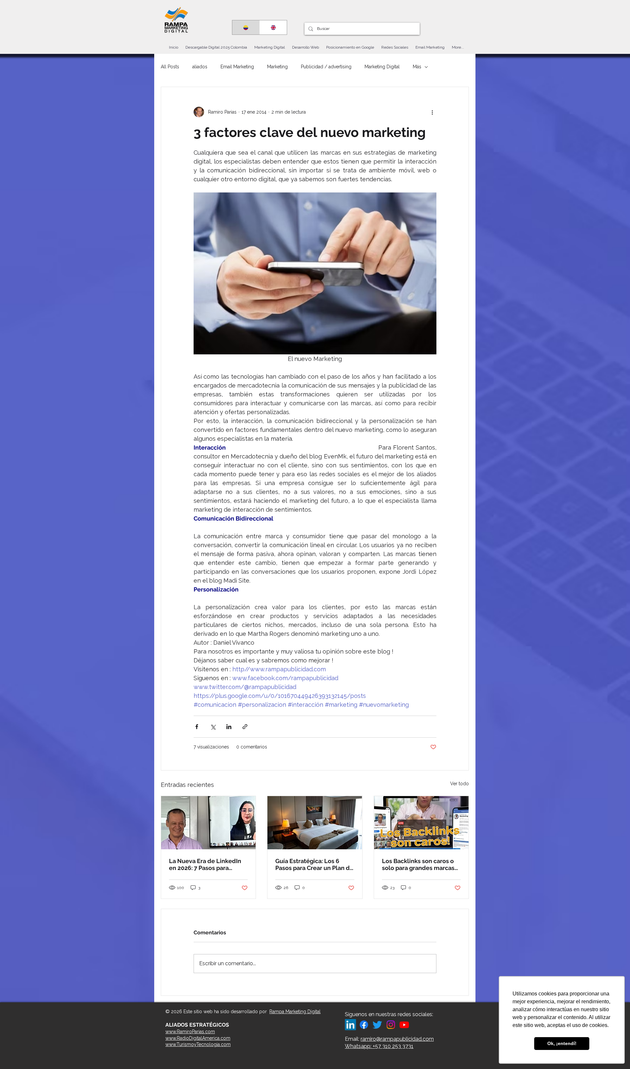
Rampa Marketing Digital (295, 1011)
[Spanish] (246, 27)
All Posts (170, 66)
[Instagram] (390, 1024)
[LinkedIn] (350, 1024)
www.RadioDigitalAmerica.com (197, 1038)
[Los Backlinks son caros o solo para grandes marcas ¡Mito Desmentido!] (421, 822)
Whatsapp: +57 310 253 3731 (379, 1046)
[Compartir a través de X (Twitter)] (213, 727)
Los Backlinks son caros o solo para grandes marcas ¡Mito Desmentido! (418, 864)
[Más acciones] (432, 112)
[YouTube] (404, 1024)
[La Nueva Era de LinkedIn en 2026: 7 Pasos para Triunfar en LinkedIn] (208, 822)
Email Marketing (237, 66)
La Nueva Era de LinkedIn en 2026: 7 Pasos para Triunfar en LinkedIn (205, 864)
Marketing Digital (382, 66)
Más (417, 66)
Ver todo (459, 783)
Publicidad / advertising (326, 66)
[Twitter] (377, 1024)
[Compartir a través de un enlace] (245, 727)
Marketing (277, 66)
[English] (273, 27)
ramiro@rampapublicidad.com (397, 1039)
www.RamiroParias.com (190, 1031)
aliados (199, 66)
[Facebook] (363, 1024)
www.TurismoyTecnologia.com (198, 1044)
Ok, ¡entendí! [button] (562, 1043)
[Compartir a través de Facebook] (197, 727)
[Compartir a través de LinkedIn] (229, 727)
